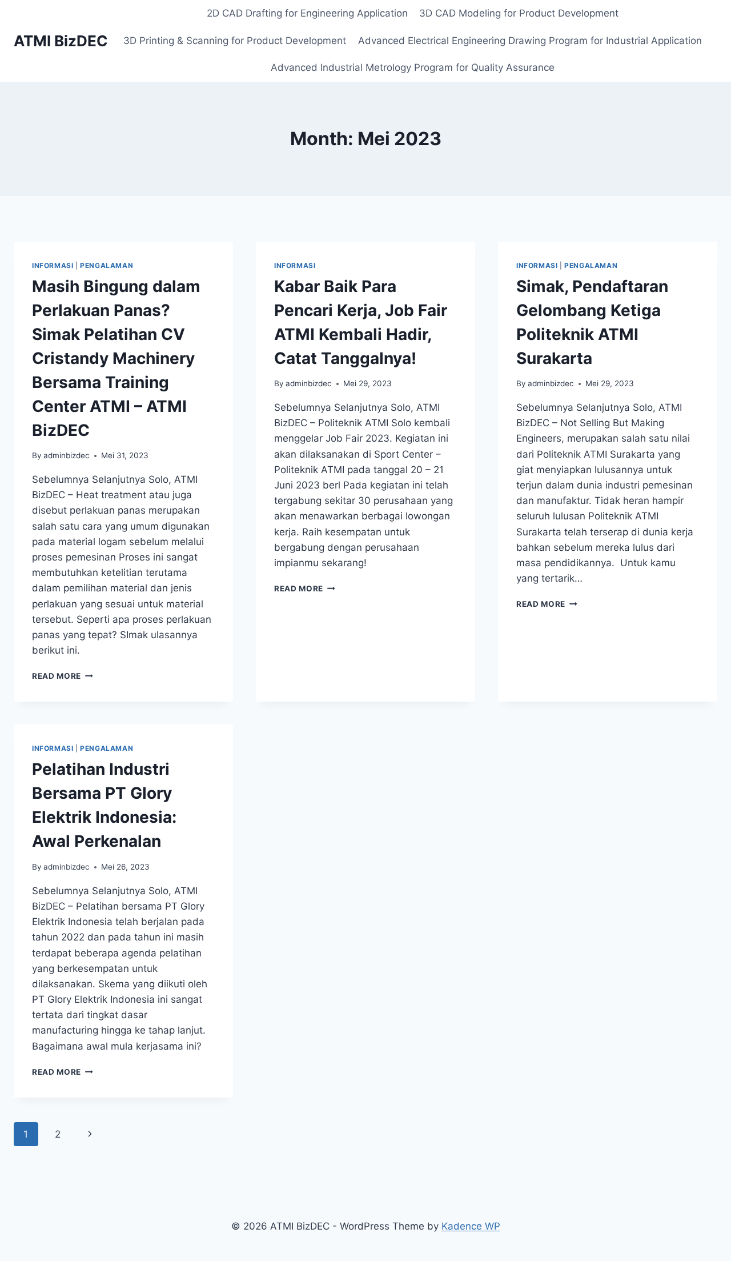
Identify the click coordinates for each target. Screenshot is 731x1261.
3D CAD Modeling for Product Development (518, 13)
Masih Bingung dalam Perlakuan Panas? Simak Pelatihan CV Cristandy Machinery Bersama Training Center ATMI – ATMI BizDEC (116, 358)
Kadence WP (470, 1226)
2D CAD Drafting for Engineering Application (307, 13)
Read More (62, 675)
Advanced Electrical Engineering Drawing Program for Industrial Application (530, 40)
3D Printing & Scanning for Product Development (234, 40)
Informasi (52, 265)
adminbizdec (66, 455)
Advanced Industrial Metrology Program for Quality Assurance (413, 67)
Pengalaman (106, 265)
